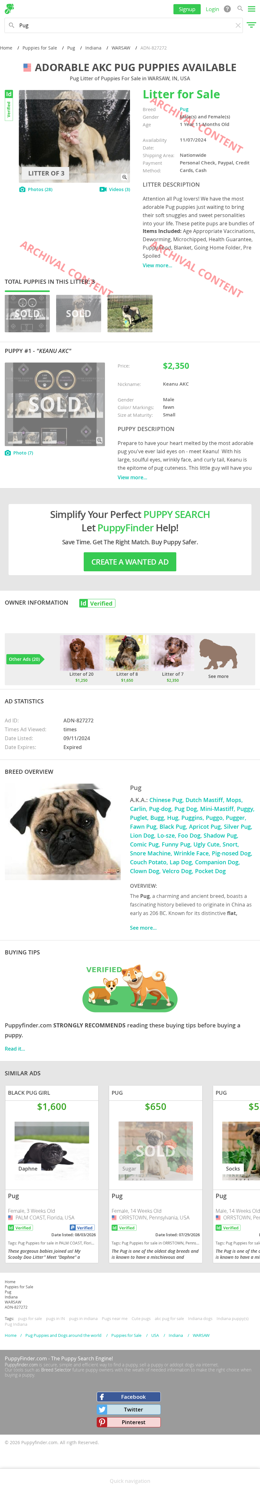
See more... (143, 927)
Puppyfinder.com (21, 1365)
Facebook (133, 1396)
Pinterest (134, 1422)
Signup (187, 9)
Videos (119, 189)
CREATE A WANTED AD (130, 562)
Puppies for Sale (40, 48)
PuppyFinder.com (26, 1358)
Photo (23, 453)
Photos (40, 189)
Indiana (93, 48)
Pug (71, 48)
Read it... (15, 1048)
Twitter (133, 1409)
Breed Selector (56, 1370)
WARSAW (121, 48)
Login (212, 9)
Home (6, 48)
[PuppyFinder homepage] (9, 9)
